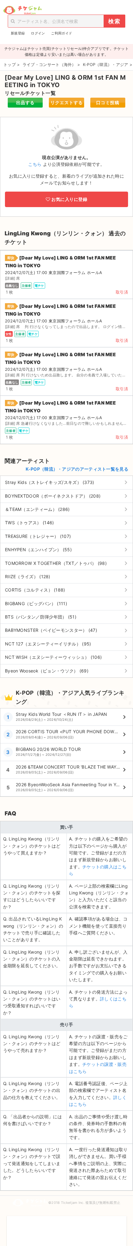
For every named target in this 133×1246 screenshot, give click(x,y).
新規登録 (18, 33)
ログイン (38, 33)
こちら (34, 164)
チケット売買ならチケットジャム (22, 10)
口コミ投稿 (107, 102)
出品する (25, 102)
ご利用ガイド (61, 33)
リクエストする (66, 102)
